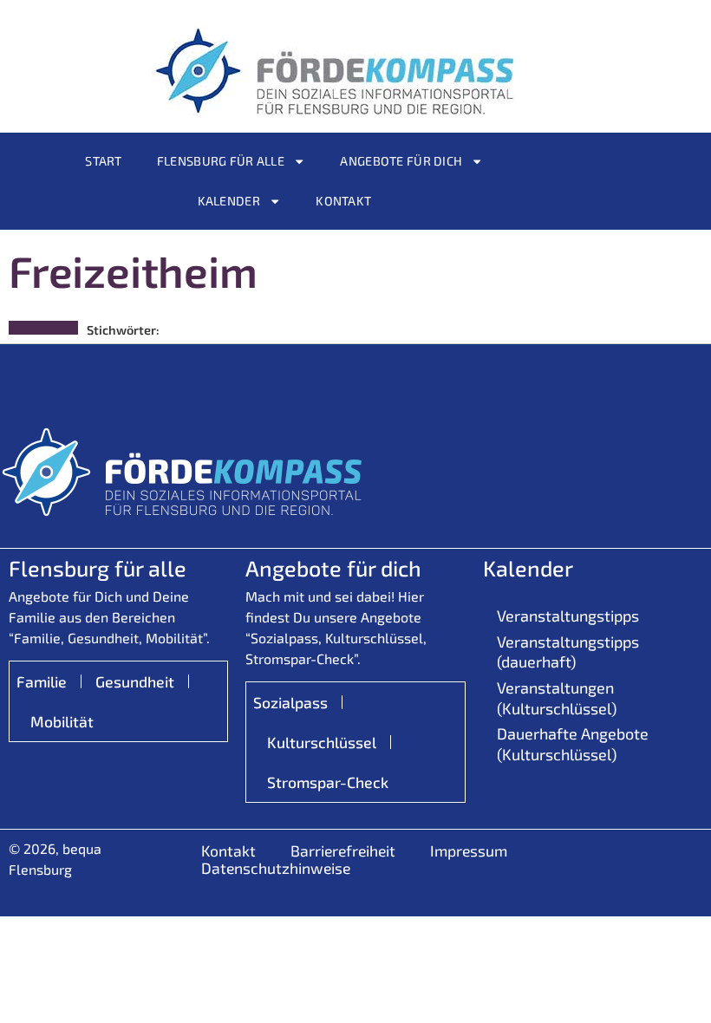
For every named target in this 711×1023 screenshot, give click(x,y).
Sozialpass (290, 702)
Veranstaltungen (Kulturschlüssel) (556, 697)
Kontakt (343, 200)
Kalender (229, 200)
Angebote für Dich (401, 160)
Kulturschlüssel (321, 742)
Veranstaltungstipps (568, 615)
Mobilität (62, 721)
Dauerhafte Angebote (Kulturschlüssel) (573, 743)
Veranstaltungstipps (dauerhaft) (568, 651)
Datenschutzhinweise (275, 867)
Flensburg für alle (220, 160)
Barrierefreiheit (342, 850)
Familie (41, 681)
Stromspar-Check (327, 782)
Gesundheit (134, 681)
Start (103, 160)
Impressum (468, 850)
